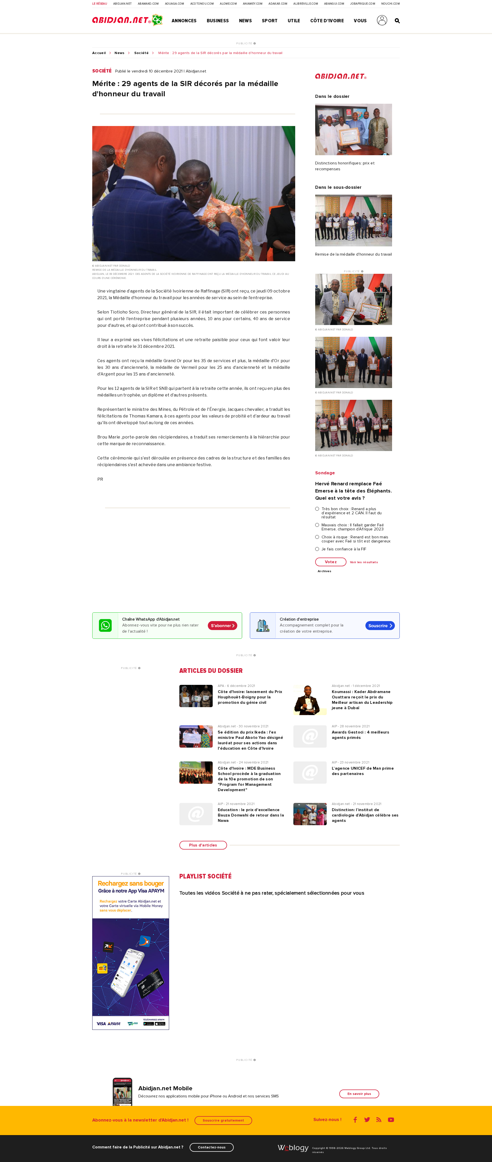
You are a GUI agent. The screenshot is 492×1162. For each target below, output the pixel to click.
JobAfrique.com (362, 4)
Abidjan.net (122, 4)
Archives (325, 571)
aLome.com (228, 4)
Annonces (184, 21)
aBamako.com (148, 4)
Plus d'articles (203, 845)
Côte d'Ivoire (327, 21)
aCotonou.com (202, 4)
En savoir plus (359, 1094)
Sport (270, 21)
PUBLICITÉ (244, 43)
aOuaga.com (174, 4)
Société (141, 53)
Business (218, 21)
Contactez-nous (211, 1147)
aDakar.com (278, 4)
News (245, 21)
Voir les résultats (364, 562)
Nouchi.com (390, 4)
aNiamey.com (253, 4)
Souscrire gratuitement (223, 1120)
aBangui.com (334, 4)
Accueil (99, 53)
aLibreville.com (305, 4)
